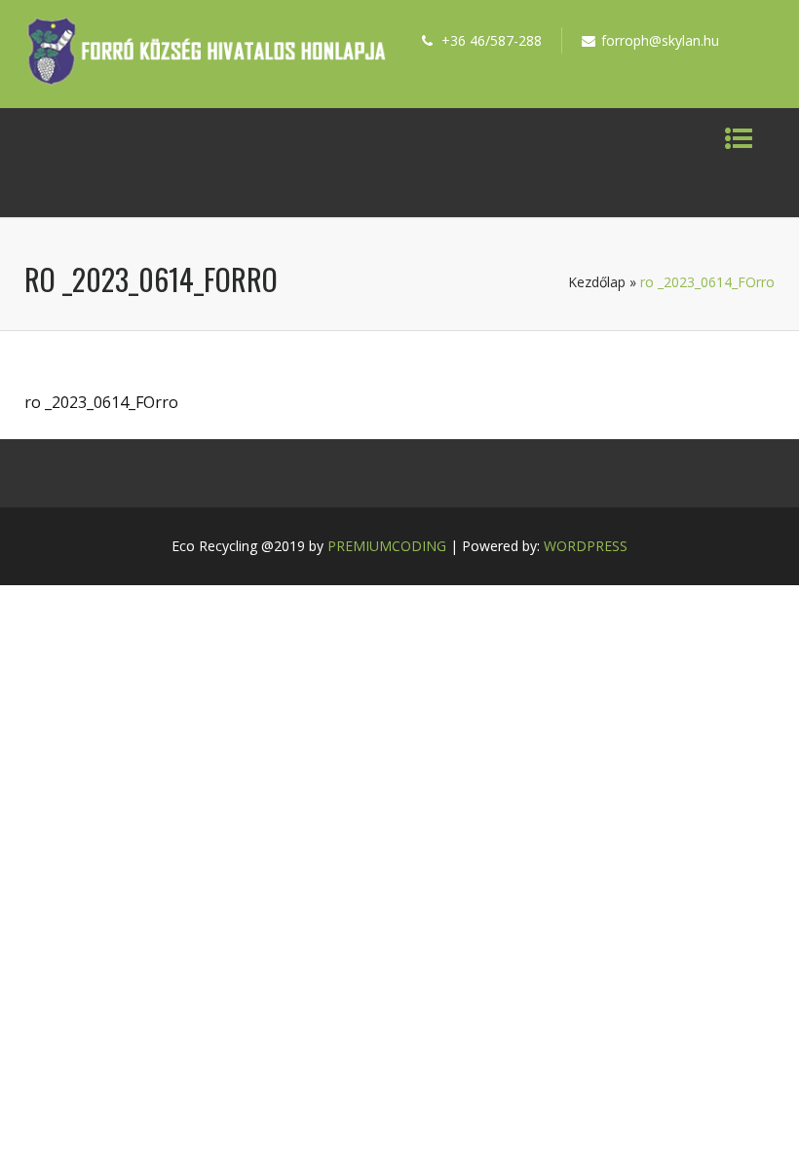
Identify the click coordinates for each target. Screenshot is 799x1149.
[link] (206, 80)
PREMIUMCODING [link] (386, 546)
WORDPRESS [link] (586, 546)
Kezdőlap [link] (597, 282)
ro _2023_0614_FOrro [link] (101, 402)
